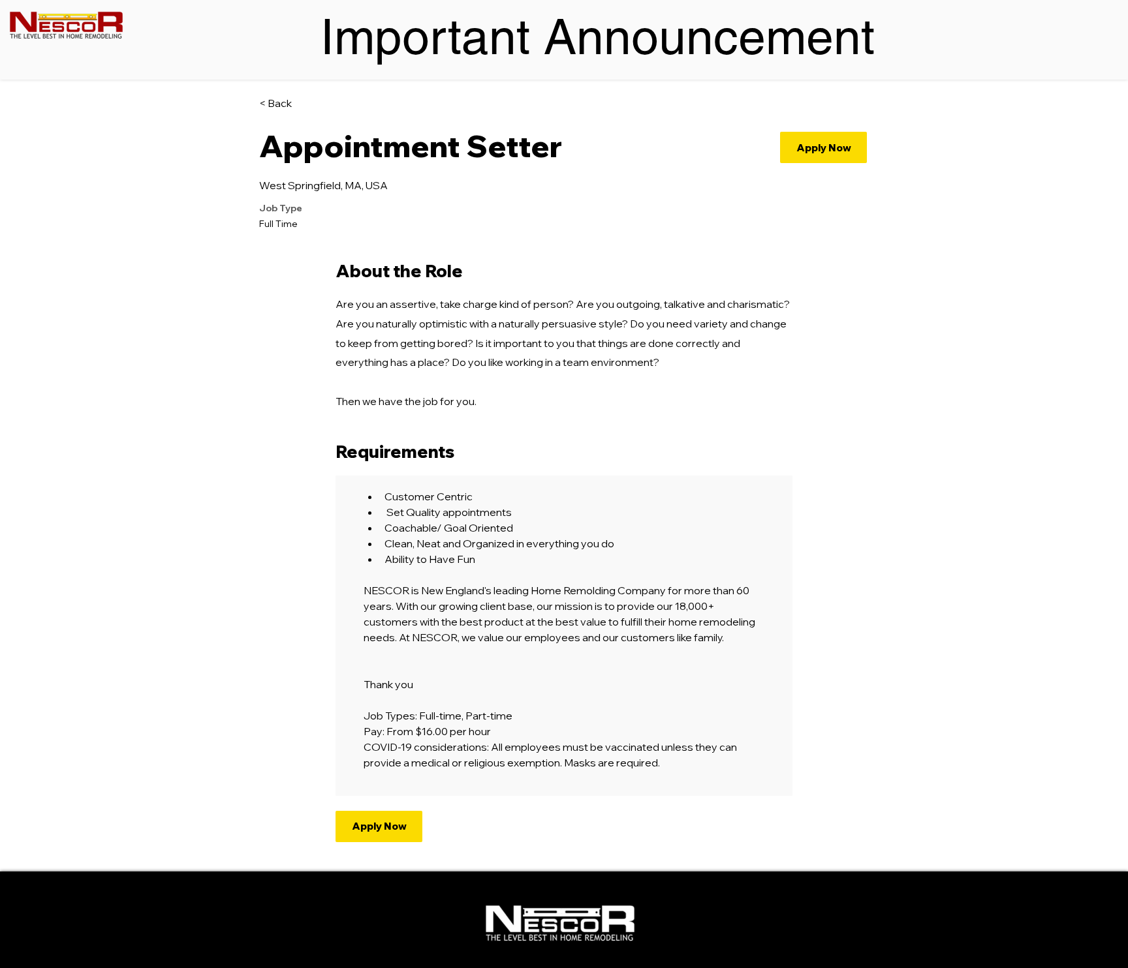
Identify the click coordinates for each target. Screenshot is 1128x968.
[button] (823, 147)
